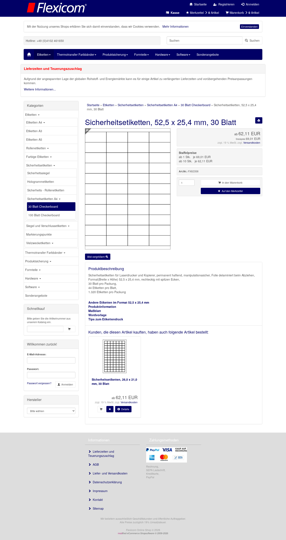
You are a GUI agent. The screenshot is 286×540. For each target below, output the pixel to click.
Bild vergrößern (96, 256)
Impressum (99, 491)
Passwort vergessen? (39, 383)
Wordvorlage (97, 315)
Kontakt (97, 499)
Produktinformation (102, 306)
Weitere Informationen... (40, 89)
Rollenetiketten (36, 148)
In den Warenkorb (231, 182)
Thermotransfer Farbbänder (44, 252)
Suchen (254, 40)
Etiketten (31, 114)
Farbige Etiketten (38, 157)
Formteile (32, 270)
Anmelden (66, 384)
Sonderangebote (36, 295)
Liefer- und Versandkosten (109, 473)
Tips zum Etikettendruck (105, 319)
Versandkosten (251, 142)
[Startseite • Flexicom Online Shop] (56, 7)
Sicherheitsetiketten (39, 165)
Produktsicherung (37, 261)
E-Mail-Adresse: (36, 354)
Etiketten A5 (34, 139)
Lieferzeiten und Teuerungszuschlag (101, 453)
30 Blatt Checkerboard (43, 206)
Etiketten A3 (34, 131)
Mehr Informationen (175, 26)
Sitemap (97, 508)
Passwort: (33, 369)
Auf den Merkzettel (231, 191)
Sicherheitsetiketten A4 (42, 199)
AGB (95, 464)
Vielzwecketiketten (38, 243)
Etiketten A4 (34, 122)
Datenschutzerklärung (106, 482)
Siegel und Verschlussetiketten (46, 226)
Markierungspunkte (39, 234)
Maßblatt (94, 311)
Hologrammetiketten (40, 181)
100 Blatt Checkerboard (44, 215)
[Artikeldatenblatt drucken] (258, 120)
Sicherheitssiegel (38, 173)
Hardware (32, 278)
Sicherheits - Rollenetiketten (45, 190)
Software (31, 287)
